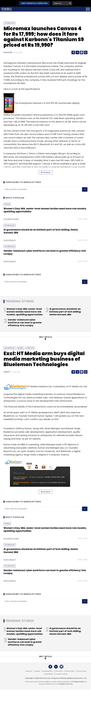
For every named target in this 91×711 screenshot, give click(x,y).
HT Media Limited (78, 682)
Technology (10, 23)
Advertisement (47, 671)
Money (20, 348)
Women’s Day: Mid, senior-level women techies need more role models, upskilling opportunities (45, 210)
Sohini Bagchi (10, 240)
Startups (30, 348)
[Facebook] (73, 52)
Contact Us (59, 671)
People (7, 204)
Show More (45, 172)
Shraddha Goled (11, 219)
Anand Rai (8, 52)
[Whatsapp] (85, 52)
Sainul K (7, 371)
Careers (37, 671)
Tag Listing (49, 674)
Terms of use (81, 671)
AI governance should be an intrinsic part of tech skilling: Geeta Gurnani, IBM (41, 231)
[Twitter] (77, 52)
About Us (29, 671)
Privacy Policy (70, 671)
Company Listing (61, 674)
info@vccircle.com (66, 684)
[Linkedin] (81, 52)
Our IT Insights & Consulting (34, 3)
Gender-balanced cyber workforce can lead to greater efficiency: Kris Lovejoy (45, 252)
